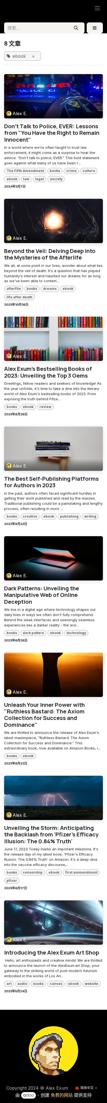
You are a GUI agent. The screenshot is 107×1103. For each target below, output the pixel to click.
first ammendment (81, 872)
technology (76, 633)
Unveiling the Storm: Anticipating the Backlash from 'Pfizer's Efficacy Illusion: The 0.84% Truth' (51, 834)
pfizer (12, 881)
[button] (95, 27)
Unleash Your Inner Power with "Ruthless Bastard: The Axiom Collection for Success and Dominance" (44, 714)
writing (90, 516)
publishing (69, 516)
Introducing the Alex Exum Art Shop (51, 952)
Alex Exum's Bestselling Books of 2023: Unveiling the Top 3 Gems (48, 372)
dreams (50, 289)
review (45, 407)
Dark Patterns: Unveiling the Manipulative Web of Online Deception (41, 595)
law (26, 179)
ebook (12, 179)
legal (39, 179)
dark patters (33, 633)
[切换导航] (97, 8)
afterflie (14, 289)
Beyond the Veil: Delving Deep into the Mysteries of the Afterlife (49, 254)
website (91, 984)
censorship (33, 872)
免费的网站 (62, 1095)
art (9, 984)
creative (30, 516)
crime (71, 171)
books (55, 171)
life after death (19, 297)
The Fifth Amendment (25, 171)
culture (89, 171)
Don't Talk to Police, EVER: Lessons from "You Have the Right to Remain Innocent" (51, 133)
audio (22, 984)
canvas (56, 984)
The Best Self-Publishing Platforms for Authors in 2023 (51, 482)
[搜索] (76, 27)
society (56, 179)
